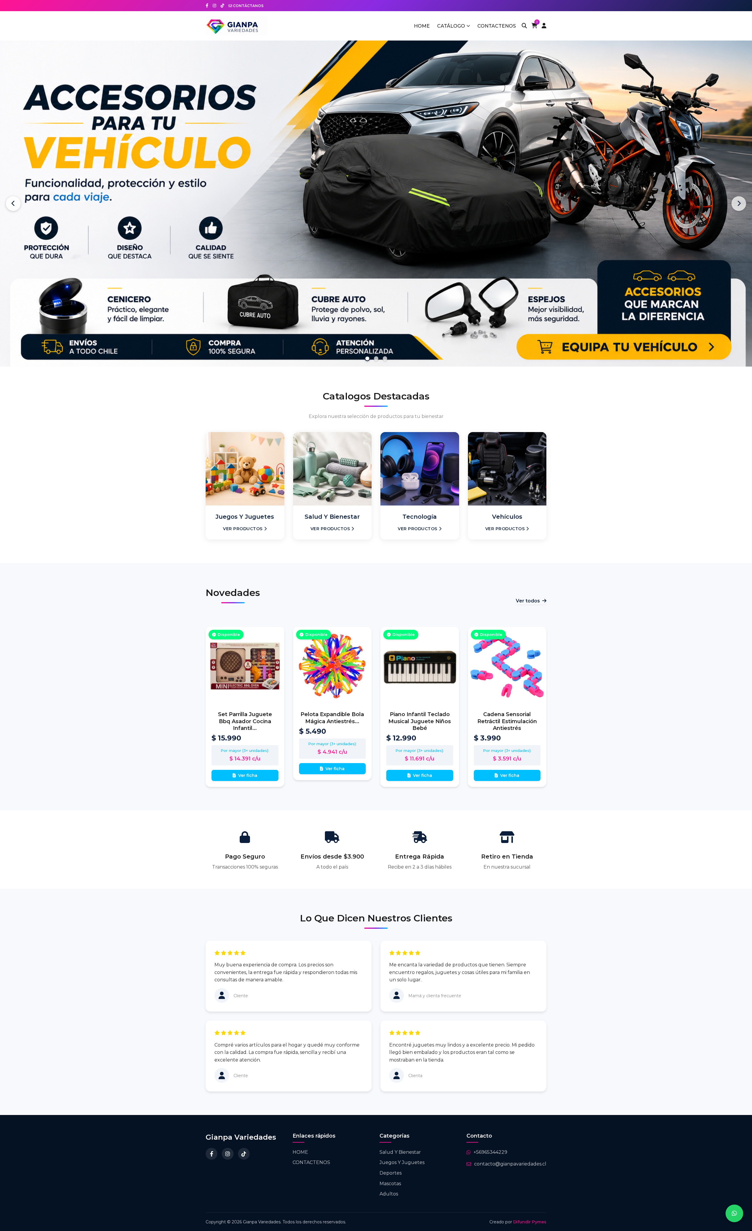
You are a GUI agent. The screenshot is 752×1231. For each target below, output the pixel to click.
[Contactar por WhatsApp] (734, 1213)
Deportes (391, 1165)
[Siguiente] (738, 199)
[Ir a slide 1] (367, 351)
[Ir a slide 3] (385, 351)
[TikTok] (244, 1146)
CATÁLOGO (451, 26)
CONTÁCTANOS (247, 6)
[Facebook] (211, 1146)
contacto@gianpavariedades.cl (510, 1156)
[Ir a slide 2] (376, 350)
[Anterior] (13, 199)
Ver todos (528, 593)
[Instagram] (228, 1146)
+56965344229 (490, 1144)
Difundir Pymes (529, 1214)
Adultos (389, 1186)
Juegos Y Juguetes (402, 1155)
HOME (422, 26)
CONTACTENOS (496, 26)
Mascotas (390, 1175)
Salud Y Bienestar (400, 1144)
